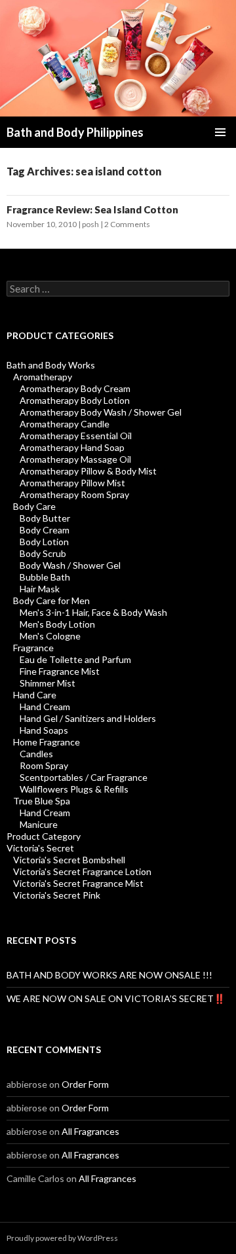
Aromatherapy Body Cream (75, 388)
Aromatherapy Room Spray (74, 494)
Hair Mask (40, 588)
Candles (36, 753)
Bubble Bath (45, 576)
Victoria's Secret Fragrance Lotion (82, 871)
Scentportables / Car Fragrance (84, 777)
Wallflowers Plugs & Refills (74, 789)
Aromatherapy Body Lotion (75, 400)
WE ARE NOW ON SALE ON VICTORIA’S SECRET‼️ (116, 998)
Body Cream (44, 529)
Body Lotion (44, 541)
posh (90, 224)
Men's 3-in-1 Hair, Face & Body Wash (93, 612)
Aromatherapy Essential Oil (76, 435)
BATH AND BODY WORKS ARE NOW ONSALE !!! (109, 974)
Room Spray (44, 765)
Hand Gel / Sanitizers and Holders (88, 718)
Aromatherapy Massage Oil (75, 459)
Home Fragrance (46, 741)
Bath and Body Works (51, 364)
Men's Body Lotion (57, 624)
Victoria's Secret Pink (56, 895)
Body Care (34, 506)
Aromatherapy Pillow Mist (72, 482)
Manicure (39, 824)
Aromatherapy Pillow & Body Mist (88, 470)
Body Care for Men (51, 600)
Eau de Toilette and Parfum (75, 659)
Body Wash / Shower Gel (70, 565)
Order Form (85, 1084)
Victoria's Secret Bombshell (69, 859)
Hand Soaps (44, 730)
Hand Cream (45, 706)
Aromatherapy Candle (64, 423)
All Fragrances (90, 1131)
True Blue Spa (41, 800)
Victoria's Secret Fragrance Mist (78, 883)
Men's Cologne (50, 635)
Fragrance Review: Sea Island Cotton (92, 209)
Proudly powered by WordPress (62, 1238)
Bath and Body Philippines (75, 132)
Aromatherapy (42, 376)
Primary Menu (220, 132)
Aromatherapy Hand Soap (72, 447)
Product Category (44, 836)
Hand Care (34, 694)
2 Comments (127, 224)
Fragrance (33, 647)
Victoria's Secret (40, 847)
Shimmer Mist (47, 683)
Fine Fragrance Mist (60, 671)
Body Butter (45, 518)
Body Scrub (43, 553)
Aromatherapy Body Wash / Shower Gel (101, 412)
